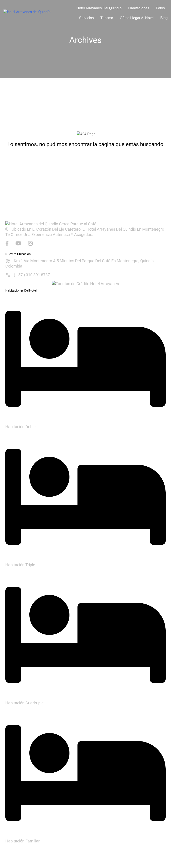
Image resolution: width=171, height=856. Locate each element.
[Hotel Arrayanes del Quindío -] (34, 13)
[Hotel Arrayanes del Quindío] (50, 223)
